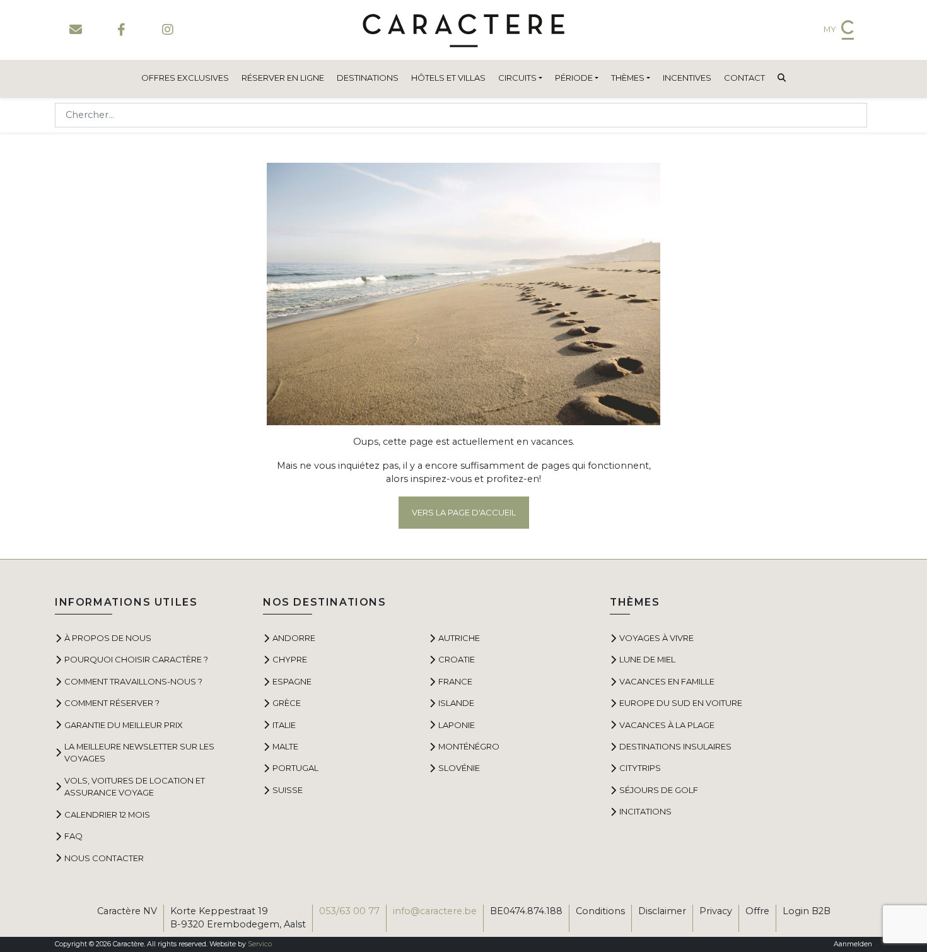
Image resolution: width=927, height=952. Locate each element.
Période (574, 78)
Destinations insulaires (675, 746)
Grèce (286, 703)
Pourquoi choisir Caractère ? (136, 659)
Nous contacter (104, 858)
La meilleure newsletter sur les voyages (139, 752)
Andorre (293, 638)
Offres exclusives (185, 78)
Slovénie (459, 768)
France (455, 681)
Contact (744, 78)
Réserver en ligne (283, 78)
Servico (260, 944)
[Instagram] (167, 30)
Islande (456, 703)
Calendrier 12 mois (107, 814)
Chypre (289, 659)
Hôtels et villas (448, 78)
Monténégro (468, 746)
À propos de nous (107, 638)
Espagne (292, 681)
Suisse (287, 790)
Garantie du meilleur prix (123, 725)
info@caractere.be (435, 911)
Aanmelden (853, 944)
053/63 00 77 (349, 911)
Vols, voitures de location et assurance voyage (134, 786)
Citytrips (640, 768)
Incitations (645, 811)
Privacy (715, 911)
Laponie (456, 725)
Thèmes (627, 78)
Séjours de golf (658, 790)
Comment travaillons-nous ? (133, 681)
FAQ (73, 836)
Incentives (687, 78)
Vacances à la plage (666, 725)
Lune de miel (647, 659)
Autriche (459, 638)
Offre (757, 911)
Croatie (456, 659)
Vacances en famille (666, 681)
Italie (284, 725)
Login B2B (807, 911)
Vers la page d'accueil (464, 512)
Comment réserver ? (112, 703)
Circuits (517, 78)
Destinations (368, 78)
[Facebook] (121, 30)
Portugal (295, 768)
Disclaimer (662, 911)
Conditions (600, 911)
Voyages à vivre (656, 638)
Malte (285, 746)
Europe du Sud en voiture (680, 703)
